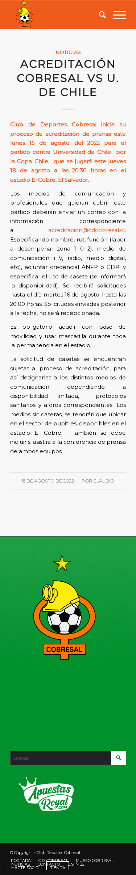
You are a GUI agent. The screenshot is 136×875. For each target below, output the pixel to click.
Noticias (68, 52)
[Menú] (116, 14)
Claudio (103, 481)
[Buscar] (99, 14)
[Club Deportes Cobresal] (56, 14)
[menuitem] (99, 14)
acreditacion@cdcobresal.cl (86, 230)
